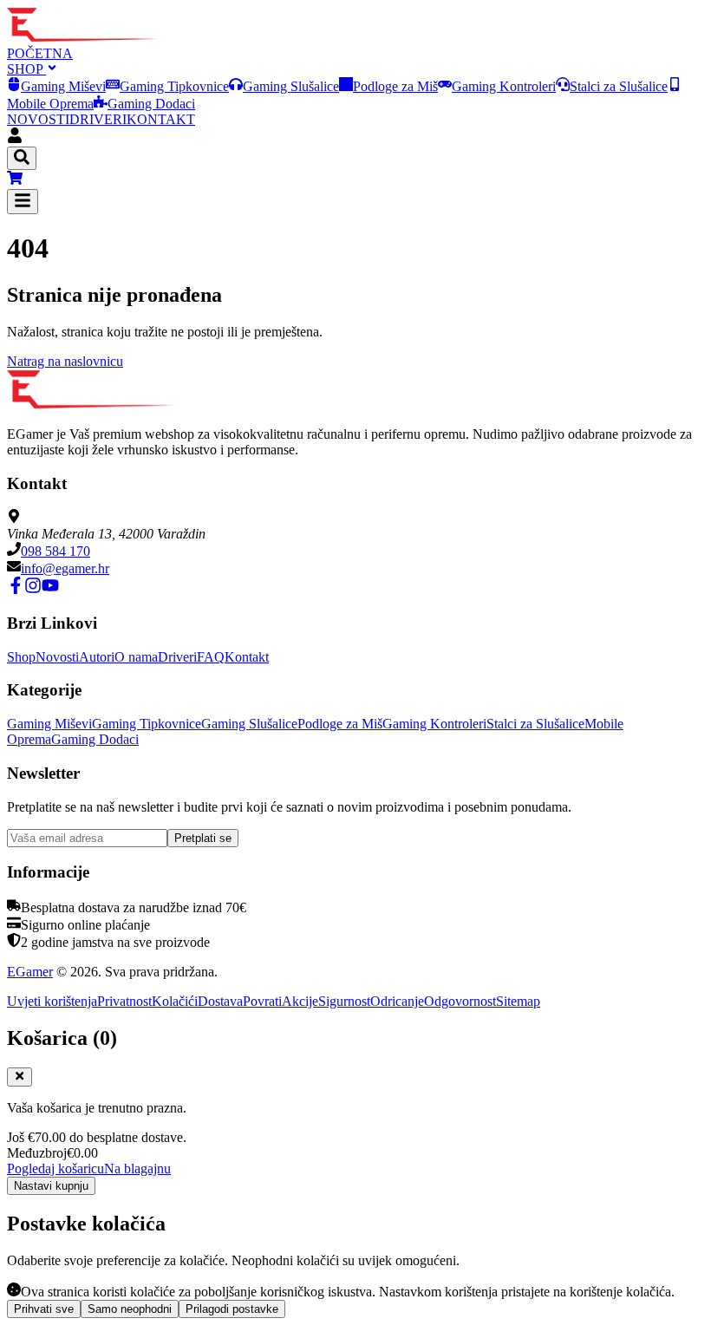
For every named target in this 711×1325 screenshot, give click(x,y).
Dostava (220, 1001)
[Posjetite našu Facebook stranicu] (15, 589)
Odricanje (397, 1001)
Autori (96, 656)
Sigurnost (344, 1001)
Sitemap (518, 1001)
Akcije (300, 1001)
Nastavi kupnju (51, 1185)
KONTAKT (161, 119)
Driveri (177, 656)
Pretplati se (203, 838)
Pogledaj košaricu (55, 1168)
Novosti (57, 656)
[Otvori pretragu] (21, 158)
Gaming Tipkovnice (174, 86)
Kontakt (247, 656)
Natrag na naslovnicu (65, 361)
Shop (21, 656)
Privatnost (124, 1001)
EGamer (30, 971)
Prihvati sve (44, 1308)
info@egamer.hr (65, 568)
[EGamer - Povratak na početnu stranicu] (85, 37)
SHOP (26, 69)
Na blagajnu (137, 1168)
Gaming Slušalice (291, 86)
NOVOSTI (38, 119)
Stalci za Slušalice (619, 86)
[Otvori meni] (22, 201)
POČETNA (40, 53)
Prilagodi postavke (232, 1308)
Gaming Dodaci (151, 103)
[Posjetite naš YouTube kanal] (50, 589)
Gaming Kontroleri (504, 86)
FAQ (211, 656)
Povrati (262, 1001)
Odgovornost (460, 1001)
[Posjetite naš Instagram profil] (33, 589)
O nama (136, 656)
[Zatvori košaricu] (19, 1077)
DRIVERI (98, 119)
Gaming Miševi (63, 86)
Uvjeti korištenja (52, 1001)
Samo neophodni (130, 1308)
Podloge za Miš (395, 86)
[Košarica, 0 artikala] (355, 179)
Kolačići (175, 1001)
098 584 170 (55, 551)
